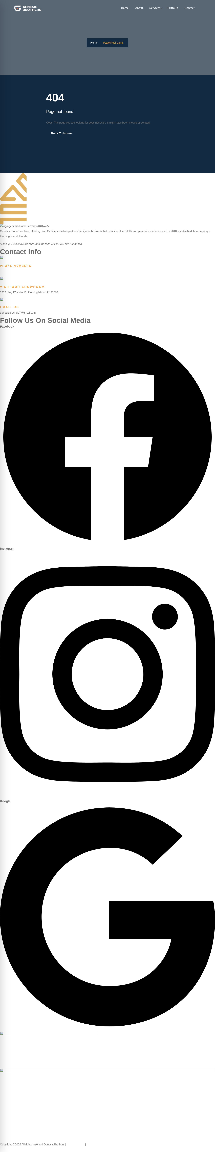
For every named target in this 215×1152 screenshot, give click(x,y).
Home (125, 7)
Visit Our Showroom (22, 287)
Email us (9, 307)
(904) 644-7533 (10, 271)
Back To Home (61, 133)
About (139, 7)
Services (154, 7)
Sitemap (92, 1144)
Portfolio (172, 7)
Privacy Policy (75, 1144)
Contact (190, 7)
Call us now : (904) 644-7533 (17, 1149)
